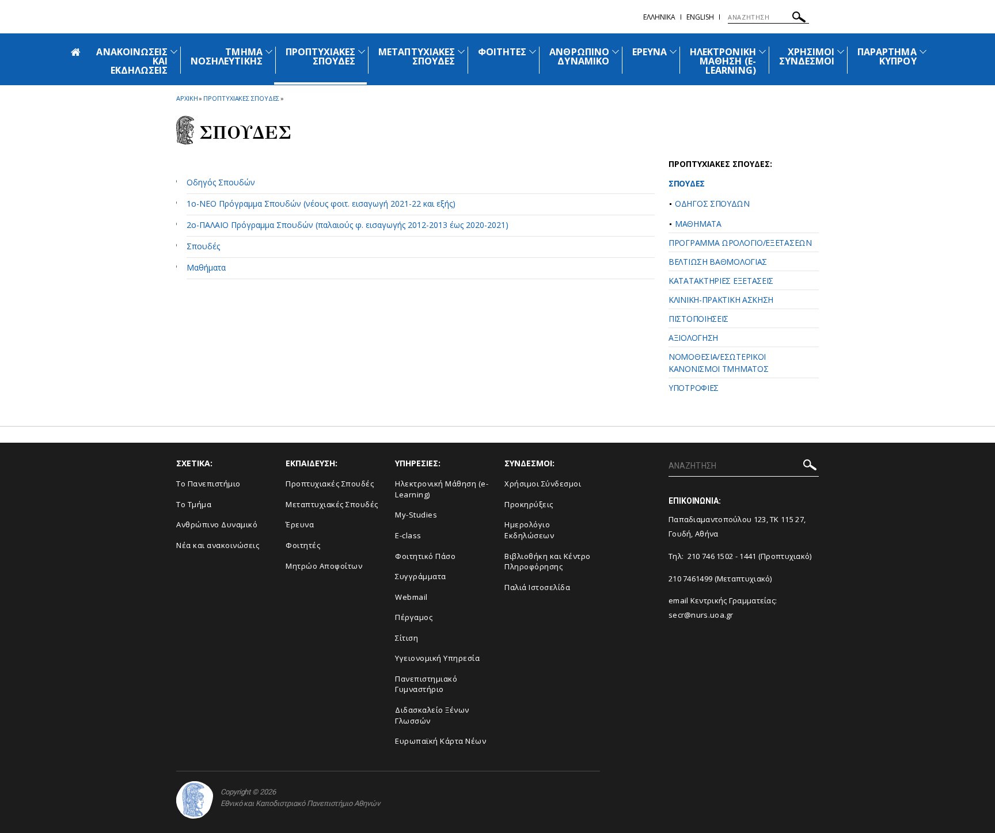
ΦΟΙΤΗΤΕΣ (502, 51)
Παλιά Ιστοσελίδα (537, 587)
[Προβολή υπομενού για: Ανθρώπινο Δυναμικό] (615, 51)
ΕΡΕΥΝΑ (649, 51)
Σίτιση (406, 638)
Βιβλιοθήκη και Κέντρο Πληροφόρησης (547, 561)
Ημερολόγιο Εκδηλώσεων (529, 530)
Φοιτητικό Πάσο (425, 556)
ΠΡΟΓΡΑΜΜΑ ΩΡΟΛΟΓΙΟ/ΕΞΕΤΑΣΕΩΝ (740, 242)
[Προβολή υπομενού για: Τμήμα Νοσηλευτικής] (269, 51)
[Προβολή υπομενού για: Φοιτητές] (532, 51)
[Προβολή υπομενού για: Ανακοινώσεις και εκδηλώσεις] (174, 51)
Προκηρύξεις (528, 504)
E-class (408, 535)
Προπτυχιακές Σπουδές (330, 483)
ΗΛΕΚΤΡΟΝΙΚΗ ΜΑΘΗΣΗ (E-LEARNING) (723, 61)
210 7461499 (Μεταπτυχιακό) (720, 578)
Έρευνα (300, 524)
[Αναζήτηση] (799, 18)
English (700, 17)
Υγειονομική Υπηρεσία (437, 658)
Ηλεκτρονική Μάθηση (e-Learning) (441, 489)
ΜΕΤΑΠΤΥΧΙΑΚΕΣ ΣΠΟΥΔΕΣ (416, 56)
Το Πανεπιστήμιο (208, 483)
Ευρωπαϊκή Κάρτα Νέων (440, 741)
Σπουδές (203, 246)
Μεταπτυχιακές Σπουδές (332, 504)
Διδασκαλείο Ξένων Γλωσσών (432, 715)
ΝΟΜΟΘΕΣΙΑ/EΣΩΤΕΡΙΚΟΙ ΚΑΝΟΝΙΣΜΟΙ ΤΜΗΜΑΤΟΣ (718, 362)
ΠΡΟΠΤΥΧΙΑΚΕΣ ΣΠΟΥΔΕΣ (321, 56)
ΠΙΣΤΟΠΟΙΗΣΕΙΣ (698, 318)
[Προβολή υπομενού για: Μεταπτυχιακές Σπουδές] (461, 51)
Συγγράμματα (420, 576)
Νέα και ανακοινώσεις (217, 545)
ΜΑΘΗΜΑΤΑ (698, 223)
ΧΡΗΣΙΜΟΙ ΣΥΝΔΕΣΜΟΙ (806, 56)
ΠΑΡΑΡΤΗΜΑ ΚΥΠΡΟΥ (886, 56)
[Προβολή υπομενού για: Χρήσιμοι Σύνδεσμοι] (840, 51)
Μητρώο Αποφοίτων (324, 566)
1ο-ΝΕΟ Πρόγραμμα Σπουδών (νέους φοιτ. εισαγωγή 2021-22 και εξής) (321, 203)
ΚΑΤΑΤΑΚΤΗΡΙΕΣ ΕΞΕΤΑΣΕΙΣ (721, 280)
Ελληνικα (659, 17)
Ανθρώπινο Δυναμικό (216, 524)
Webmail (411, 597)
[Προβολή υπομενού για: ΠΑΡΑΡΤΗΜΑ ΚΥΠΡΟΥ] (923, 51)
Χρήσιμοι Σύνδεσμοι (542, 483)
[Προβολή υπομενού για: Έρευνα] (673, 51)
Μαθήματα (206, 267)
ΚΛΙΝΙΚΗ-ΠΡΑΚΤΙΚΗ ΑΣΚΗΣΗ (721, 299)
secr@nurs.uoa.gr (701, 615)
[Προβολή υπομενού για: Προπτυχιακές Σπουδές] (361, 51)
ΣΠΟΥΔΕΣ (687, 183)
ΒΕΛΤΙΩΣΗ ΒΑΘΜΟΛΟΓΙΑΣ (718, 261)
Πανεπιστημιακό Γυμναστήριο (426, 684)
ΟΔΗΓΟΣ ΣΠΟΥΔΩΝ (712, 203)
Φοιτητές (303, 545)
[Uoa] (194, 800)
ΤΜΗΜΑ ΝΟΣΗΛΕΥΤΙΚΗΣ (227, 56)
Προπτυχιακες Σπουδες (241, 98)
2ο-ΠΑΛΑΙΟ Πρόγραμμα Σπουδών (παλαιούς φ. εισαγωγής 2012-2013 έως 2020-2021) (347, 224)
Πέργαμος (413, 617)
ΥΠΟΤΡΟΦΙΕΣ (694, 387)
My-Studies (416, 514)
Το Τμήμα (193, 504)
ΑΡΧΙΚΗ (187, 98)
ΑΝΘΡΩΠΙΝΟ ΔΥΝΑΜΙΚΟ (579, 56)
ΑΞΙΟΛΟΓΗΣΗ (693, 337)
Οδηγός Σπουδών (221, 182)
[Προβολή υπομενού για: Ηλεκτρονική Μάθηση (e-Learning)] (762, 51)
